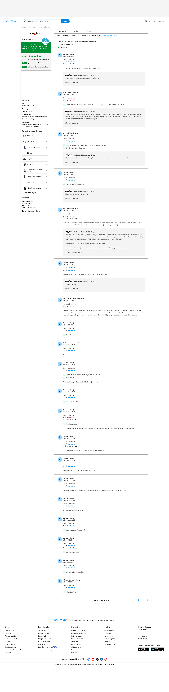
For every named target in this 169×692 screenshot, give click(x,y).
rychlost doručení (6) (67, 45)
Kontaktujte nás (142, 629)
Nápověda (74, 653)
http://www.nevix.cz (28, 106)
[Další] (147, 600)
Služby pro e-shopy (77, 636)
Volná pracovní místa (11, 639)
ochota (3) (64, 47)
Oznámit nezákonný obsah (13, 650)
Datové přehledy (76, 644)
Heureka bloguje (10, 644)
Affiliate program (76, 647)
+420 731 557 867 (30, 208)
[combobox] (42, 21)
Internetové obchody (33, 27)
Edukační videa (75, 650)
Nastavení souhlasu (44, 642)
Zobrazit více (28, 193)
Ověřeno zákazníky (110, 631)
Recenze (62, 31)
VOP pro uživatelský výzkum (46, 650)
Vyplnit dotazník (142, 639)
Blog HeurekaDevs (11, 647)
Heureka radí (42, 636)
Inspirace (107, 642)
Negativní (95, 36)
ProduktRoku (108, 636)
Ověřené (73, 36)
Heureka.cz (23, 27)
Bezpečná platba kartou (45, 647)
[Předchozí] (134, 600)
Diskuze (89, 31)
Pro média (8, 642)
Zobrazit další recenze (101, 600)
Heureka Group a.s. (75, 665)
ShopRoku (107, 633)
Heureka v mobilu (43, 633)
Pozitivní (84, 36)
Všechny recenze (108, 36)
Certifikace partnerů (110, 639)
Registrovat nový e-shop (78, 633)
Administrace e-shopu (78, 631)
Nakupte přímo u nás (44, 639)
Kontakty (8, 633)
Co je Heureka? (9, 631)
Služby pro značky (76, 642)
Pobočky (76, 31)
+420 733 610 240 (27, 111)
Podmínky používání (11, 636)
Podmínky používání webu (106, 665)
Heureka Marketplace (77, 639)
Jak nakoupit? (42, 631)
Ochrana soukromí (43, 644)
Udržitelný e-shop (109, 644)
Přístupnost (8, 653)
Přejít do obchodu (27, 40)
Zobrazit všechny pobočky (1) (31, 211)
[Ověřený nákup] (73, 54)
